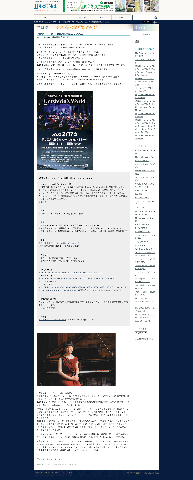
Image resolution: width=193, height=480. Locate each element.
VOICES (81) (141, 245)
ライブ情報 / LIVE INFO (66, 22)
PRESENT (82, 17)
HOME (44, 17)
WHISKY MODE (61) (144, 249)
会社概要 (39, 472)
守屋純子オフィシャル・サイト (50, 459)
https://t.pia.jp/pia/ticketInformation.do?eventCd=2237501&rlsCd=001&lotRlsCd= (77, 278)
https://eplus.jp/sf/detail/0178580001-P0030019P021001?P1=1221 (70, 272)
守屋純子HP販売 (48, 308)
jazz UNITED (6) (143, 321)
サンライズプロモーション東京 (52, 320)
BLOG (63, 17)
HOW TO (121, 17)
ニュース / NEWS (50, 22)
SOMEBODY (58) (143, 232)
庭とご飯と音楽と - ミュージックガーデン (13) (145, 301)
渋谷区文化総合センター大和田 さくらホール (59, 243)
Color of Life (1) (142, 190)
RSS (157, 22)
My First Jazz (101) (144, 157)
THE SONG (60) (142, 242)
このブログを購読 (145, 339)
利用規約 (47, 472)
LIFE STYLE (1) (142, 161)
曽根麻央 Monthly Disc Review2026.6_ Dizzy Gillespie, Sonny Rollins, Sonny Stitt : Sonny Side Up (145, 126)
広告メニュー (73, 472)
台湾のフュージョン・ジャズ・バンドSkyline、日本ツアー (145, 88)
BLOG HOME (38, 22)
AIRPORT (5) (141, 208)
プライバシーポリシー (59, 472)
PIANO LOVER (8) (143, 224)
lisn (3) (138, 194)
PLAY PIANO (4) (143, 228)
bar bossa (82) (142, 197)
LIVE (101, 17)
